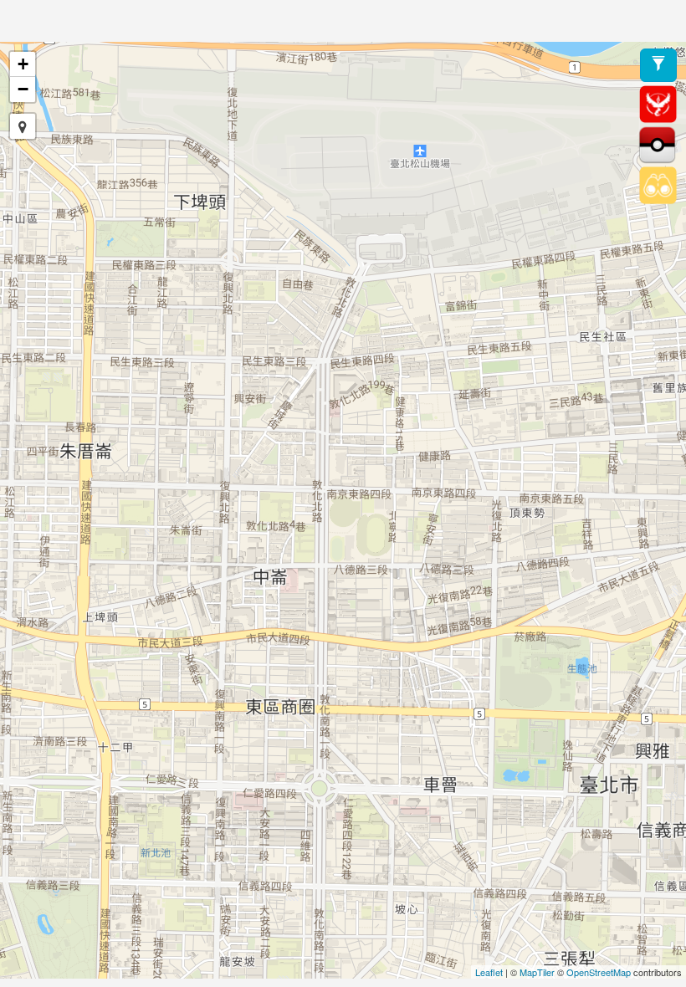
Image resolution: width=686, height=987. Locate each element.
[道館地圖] (657, 103)
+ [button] (23, 64)
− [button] (23, 89)
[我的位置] (22, 126)
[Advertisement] (343, 21)
